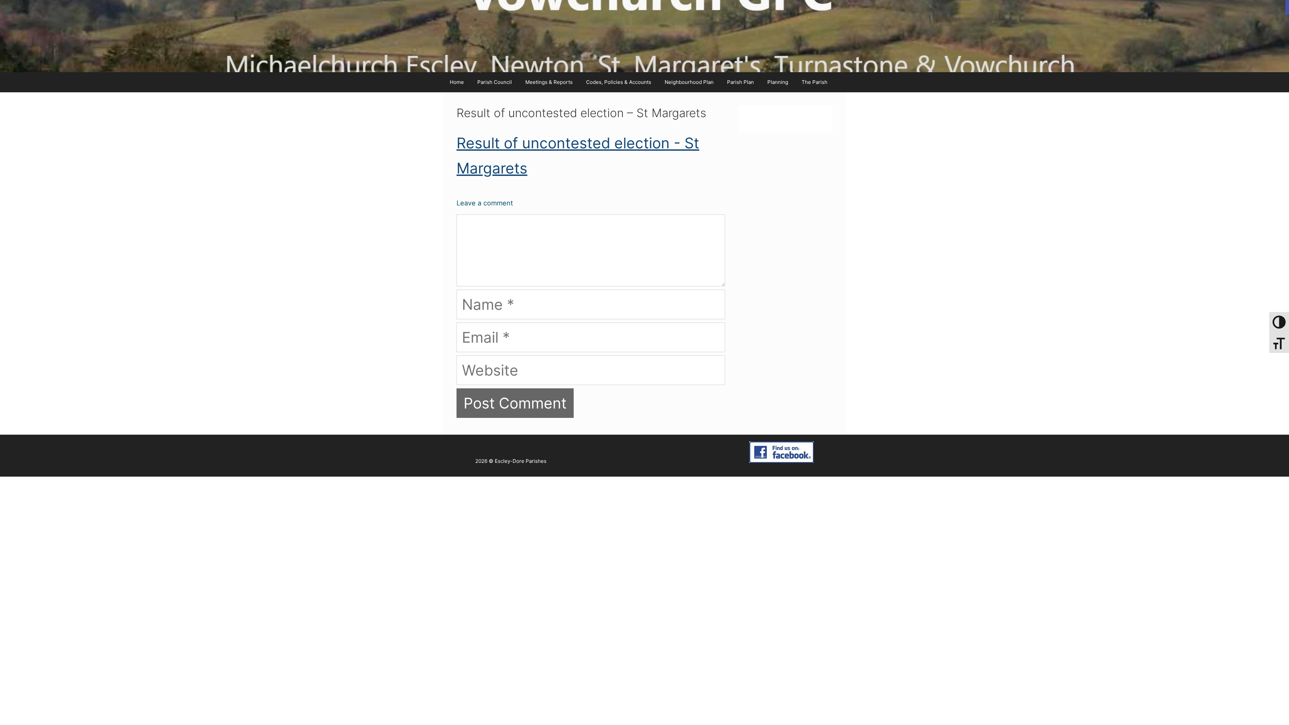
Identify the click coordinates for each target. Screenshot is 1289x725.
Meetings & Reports (549, 82)
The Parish (814, 82)
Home (457, 82)
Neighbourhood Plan (689, 82)
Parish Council (494, 82)
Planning (777, 82)
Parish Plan (740, 82)
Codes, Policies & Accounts (618, 82)
